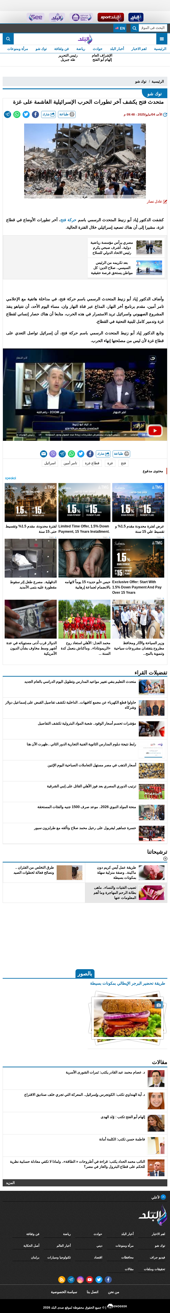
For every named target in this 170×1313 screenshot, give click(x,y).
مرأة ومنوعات (17, 49)
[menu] (161, 38)
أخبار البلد (117, 49)
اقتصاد (98, 1257)
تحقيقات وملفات (154, 1269)
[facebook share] (35, 114)
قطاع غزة (92, 463)
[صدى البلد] (85, 38)
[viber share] (52, 453)
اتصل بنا (92, 1292)
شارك (46, 114)
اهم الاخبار (139, 49)
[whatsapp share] (16, 114)
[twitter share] (26, 114)
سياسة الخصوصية (64, 1292)
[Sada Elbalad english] (35, 17)
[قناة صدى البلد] (136, 17)
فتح (123, 463)
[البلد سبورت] (111, 17)
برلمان (35, 1257)
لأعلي (155, 1197)
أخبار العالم (64, 1245)
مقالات (129, 1269)
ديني (99, 1245)
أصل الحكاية (31, 1245)
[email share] (7, 114)
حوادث (97, 49)
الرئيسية (160, 49)
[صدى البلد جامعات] (81, 17)
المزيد (10, 1183)
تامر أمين (70, 463)
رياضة (80, 49)
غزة (110, 463)
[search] (8, 38)
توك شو (41, 49)
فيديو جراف (157, 1257)
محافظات (127, 1257)
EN (122, 28)
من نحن (113, 1292)
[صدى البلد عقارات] (57, 17)
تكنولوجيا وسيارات (59, 1257)
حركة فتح (68, 220)
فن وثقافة (61, 49)
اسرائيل (50, 463)
